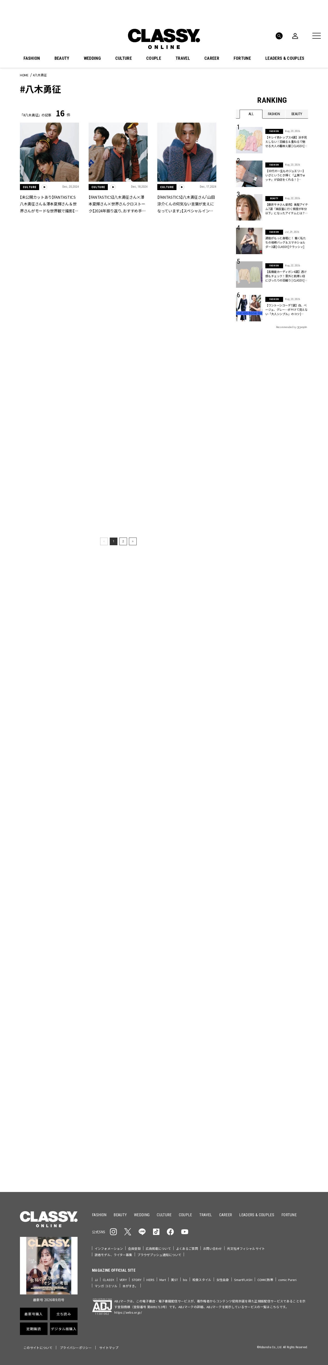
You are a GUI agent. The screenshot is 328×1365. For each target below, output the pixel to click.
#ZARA (280, 746)
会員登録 (134, 1248)
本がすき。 (130, 1286)
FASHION (32, 58)
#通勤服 (269, 731)
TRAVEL (183, 58)
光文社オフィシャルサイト (246, 1248)
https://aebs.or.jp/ (128, 1312)
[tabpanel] (164, 626)
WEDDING (92, 58)
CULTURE (123, 58)
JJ (96, 1279)
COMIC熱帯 (265, 1279)
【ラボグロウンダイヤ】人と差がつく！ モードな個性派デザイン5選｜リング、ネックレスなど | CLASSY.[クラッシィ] (117, 944)
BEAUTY (62, 58)
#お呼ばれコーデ (292, 731)
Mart (162, 1279)
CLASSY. (109, 1279)
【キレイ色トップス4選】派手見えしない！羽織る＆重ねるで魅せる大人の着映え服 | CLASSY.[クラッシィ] (286, 141)
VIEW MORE (272, 920)
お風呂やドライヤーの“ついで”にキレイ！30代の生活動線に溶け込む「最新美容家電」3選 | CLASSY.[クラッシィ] (48, 1044)
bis (185, 1279)
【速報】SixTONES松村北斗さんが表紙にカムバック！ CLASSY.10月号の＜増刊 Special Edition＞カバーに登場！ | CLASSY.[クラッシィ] (187, 944)
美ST (174, 1279)
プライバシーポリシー (76, 1347)
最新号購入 (179, 777)
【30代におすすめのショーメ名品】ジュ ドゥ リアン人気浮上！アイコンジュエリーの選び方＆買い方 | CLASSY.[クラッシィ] (49, 1144)
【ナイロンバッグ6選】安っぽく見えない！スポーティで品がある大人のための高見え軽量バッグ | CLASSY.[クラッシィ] (187, 1144)
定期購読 (179, 811)
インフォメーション (109, 1248)
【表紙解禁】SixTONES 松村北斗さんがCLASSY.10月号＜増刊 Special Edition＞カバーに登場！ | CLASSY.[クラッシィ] (118, 1044)
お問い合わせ (212, 1248)
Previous (290, 670)
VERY (123, 1279)
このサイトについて (38, 1347)
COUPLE (153, 58)
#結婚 (270, 739)
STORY (137, 1279)
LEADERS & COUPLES (284, 58)
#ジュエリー (249, 731)
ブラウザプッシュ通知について (159, 1254)
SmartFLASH (243, 1279)
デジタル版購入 (179, 828)
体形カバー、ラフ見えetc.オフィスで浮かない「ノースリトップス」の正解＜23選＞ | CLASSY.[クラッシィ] (118, 1144)
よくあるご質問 (187, 1248)
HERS (150, 1279)
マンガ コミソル (106, 1286)
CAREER (211, 58)
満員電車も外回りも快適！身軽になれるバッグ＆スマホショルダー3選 (49, 944)
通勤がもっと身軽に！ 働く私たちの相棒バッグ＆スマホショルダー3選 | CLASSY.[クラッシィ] (285, 242)
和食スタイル (201, 1279)
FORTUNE (242, 58)
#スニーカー (289, 739)
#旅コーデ (253, 739)
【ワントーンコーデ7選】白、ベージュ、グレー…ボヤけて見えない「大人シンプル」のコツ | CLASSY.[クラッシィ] (286, 309)
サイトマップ (108, 1347)
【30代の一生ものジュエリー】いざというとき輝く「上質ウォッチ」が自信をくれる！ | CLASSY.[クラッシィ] (285, 175)
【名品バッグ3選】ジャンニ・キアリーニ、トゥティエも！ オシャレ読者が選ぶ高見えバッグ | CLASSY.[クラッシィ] (187, 1044)
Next (303, 670)
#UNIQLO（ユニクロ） (254, 746)
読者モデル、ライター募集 (113, 1254)
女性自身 (222, 1279)
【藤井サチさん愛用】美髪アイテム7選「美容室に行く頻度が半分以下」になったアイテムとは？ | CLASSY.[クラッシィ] (286, 208)
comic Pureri (287, 1279)
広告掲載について (158, 1248)
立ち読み (179, 794)
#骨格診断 (298, 746)
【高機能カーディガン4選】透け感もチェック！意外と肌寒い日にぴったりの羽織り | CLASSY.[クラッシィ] (286, 275)
